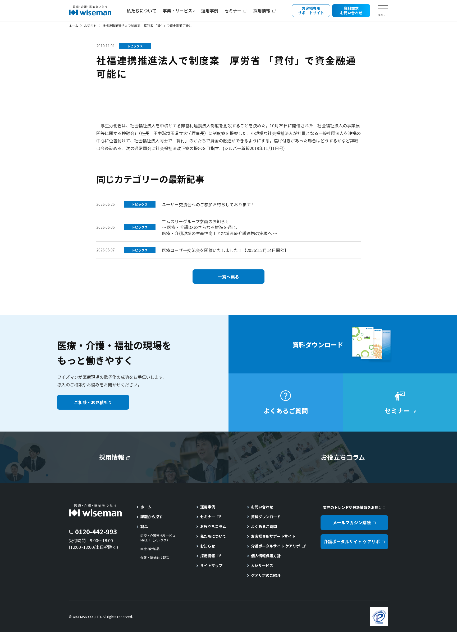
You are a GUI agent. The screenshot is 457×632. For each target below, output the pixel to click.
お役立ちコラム (213, 526)
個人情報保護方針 (266, 555)
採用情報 (261, 10)
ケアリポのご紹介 (266, 575)
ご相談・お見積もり (93, 402)
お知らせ (90, 25)
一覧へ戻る (228, 276)
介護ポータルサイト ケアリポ (275, 546)
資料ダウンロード (266, 516)
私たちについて (141, 10)
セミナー (233, 10)
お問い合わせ (262, 506)
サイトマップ (211, 565)
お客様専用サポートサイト (273, 536)
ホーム (73, 25)
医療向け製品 (149, 549)
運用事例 (209, 10)
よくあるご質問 (264, 526)
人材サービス (262, 565)
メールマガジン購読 (352, 522)
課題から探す (151, 516)
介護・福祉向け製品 (154, 557)
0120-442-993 (96, 531)
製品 (144, 526)
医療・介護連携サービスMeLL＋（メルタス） (157, 537)
